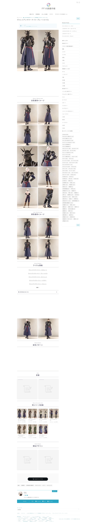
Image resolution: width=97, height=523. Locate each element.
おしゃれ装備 (44, 14)
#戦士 (19, 485)
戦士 (71, 192)
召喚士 (65, 184)
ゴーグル (64, 54)
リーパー (72, 170)
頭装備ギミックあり (66, 68)
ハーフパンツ (64, 122)
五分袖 (63, 80)
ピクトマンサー (73, 162)
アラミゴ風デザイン (67, 138)
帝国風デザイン (66, 190)
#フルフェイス (49, 485)
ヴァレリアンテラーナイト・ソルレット (38, 283)
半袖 (63, 77)
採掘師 (76, 192)
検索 (78, 18)
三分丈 (63, 116)
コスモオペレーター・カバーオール (69, 28)
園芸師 (71, 186)
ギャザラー (75, 148)
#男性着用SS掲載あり (30, 485)
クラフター (66, 150)
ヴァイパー (66, 174)
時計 (64, 194)
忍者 (65, 192)
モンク (65, 170)
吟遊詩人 (72, 184)
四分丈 (63, 119)
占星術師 (65, 182)
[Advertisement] (38, 85)
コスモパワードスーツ (66, 33)
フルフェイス (66, 166)
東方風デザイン (65, 88)
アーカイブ (19, 507)
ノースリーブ (64, 74)
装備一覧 (32, 14)
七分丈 (63, 125)
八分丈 (63, 128)
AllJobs (65, 134)
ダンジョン (23, 513)
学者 (73, 188)
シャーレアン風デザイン (68, 152)
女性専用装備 (66, 188)
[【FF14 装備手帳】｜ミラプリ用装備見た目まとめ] (48, 6)
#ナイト (44, 485)
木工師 (77, 194)
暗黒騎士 (70, 194)
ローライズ (64, 99)
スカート (64, 102)
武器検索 (38, 14)
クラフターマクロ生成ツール (61, 14)
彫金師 (74, 190)
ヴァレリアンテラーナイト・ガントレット (38, 276)
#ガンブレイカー (38, 485)
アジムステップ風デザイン (67, 94)
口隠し (63, 60)
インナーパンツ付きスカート (67, 111)
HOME (18, 513)
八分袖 (63, 85)
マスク (63, 63)
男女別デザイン (65, 43)
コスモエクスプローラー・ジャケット (69, 31)
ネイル (63, 71)
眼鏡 (40, 517)
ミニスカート (64, 105)
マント (63, 97)
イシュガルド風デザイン (67, 91)
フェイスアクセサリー (67, 164)
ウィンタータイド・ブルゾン (67, 36)
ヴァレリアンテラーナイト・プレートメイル (37, 273)
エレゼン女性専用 (66, 144)
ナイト (65, 158)
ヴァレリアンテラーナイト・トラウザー (38, 280)
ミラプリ (51, 14)
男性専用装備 (25, 521)
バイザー (64, 51)
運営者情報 (19, 516)
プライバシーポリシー (26, 516)
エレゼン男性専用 (66, 146)
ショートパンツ (66, 154)
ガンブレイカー (67, 148)
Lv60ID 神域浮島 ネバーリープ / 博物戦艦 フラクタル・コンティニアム (36, 17)
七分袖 (65, 176)
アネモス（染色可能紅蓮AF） (68, 46)
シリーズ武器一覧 (66, 156)
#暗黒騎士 (23, 485)
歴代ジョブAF (65, 40)
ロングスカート (65, 108)
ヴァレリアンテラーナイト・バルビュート (38, 269)
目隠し (63, 57)
